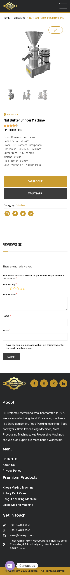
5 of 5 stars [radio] (24, 288)
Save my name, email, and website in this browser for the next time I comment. (35, 346)
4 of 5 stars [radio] (21, 288)
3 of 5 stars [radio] (17, 288)
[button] (13, 130)
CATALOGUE (35, 181)
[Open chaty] (10, 566)
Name (7, 315)
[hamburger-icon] (63, 5)
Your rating (10, 284)
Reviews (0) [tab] (12, 244)
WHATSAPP (35, 193)
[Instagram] (7, 213)
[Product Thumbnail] (55, 30)
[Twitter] (23, 213)
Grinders (19, 17)
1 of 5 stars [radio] (11, 288)
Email (6, 330)
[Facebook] (15, 213)
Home (7, 17)
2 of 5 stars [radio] (14, 288)
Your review (10, 293)
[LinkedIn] (31, 213)
